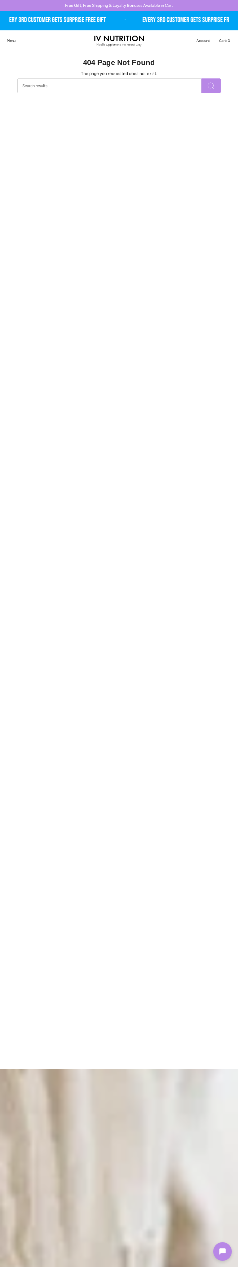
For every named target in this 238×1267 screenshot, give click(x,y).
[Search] (211, 85)
